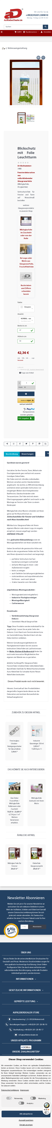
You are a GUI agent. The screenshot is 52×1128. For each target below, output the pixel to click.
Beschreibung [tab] (12, 454)
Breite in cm (22, 326)
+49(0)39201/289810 (37, 15)
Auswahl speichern (26, 1120)
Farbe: (20, 302)
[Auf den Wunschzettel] (43, 58)
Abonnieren (37, 927)
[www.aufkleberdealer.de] (13, 15)
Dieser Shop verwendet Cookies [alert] (26, 1059)
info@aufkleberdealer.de (28, 1035)
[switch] (9, 1098)
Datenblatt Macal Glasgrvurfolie (24, 622)
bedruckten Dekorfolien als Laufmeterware (24, 649)
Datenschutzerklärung (23, 913)
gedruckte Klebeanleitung (21, 540)
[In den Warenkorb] (5, 52)
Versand (20, 360)
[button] (26, 308)
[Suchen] (45, 27)
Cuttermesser (18, 603)
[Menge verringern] (19, 383)
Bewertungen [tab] (27, 454)
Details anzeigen (26, 1125)
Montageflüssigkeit (21, 601)
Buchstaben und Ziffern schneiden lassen (26, 290)
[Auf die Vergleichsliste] (38, 58)
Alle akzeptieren (26, 1114)
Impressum (24, 1090)
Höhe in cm (22, 337)
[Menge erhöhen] (25, 387)
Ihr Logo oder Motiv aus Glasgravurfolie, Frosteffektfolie (26, 262)
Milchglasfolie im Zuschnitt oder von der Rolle (26, 234)
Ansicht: (21, 314)
